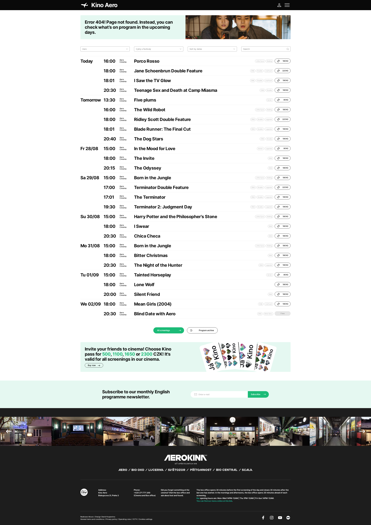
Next (362, 431)
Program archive (206, 330)
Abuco (91, 517)
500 (106, 354)
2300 (146, 354)
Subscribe (255, 394)
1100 (118, 354)
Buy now (92, 365)
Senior (269, 100)
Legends (269, 119)
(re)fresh (268, 71)
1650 (130, 354)
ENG (252, 71)
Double (259, 71)
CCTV (135, 519)
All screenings (163, 330)
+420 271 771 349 (142, 492)
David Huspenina (108, 517)
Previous (9, 431)
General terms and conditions (92, 519)
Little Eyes (260, 61)
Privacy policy (112, 519)
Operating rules (125, 519)
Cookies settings (145, 519)
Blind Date (268, 314)
